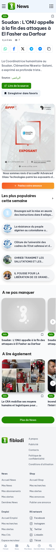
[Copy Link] (49, 49)
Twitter (38, 529)
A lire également (16, 353)
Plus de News (28, 419)
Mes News (7, 485)
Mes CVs (6, 534)
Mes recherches (38, 485)
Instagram (39, 523)
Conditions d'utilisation (41, 464)
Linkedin (38, 534)
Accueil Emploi (10, 518)
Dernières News (10, 502)
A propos (33, 438)
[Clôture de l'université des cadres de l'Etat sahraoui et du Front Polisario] (7, 244)
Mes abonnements (11, 491)
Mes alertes (8, 496)
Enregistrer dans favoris (23, 93)
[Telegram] (31, 49)
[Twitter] (22, 49)
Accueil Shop (37, 480)
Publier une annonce (40, 502)
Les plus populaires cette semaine (19, 198)
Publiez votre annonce (30, 185)
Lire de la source (18, 85)
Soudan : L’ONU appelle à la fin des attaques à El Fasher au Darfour (23, 342)
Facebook (39, 518)
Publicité (33, 444)
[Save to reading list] (52, 16)
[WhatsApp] (5, 49)
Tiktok (37, 540)
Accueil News (9, 480)
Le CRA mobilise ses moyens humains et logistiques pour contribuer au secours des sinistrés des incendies (23, 403)
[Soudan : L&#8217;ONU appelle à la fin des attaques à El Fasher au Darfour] (23, 314)
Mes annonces (37, 496)
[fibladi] (5, 440)
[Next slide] (53, 322)
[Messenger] (40, 49)
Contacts (34, 450)
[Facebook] (14, 49)
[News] (11, 6)
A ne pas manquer (18, 292)
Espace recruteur (10, 540)
